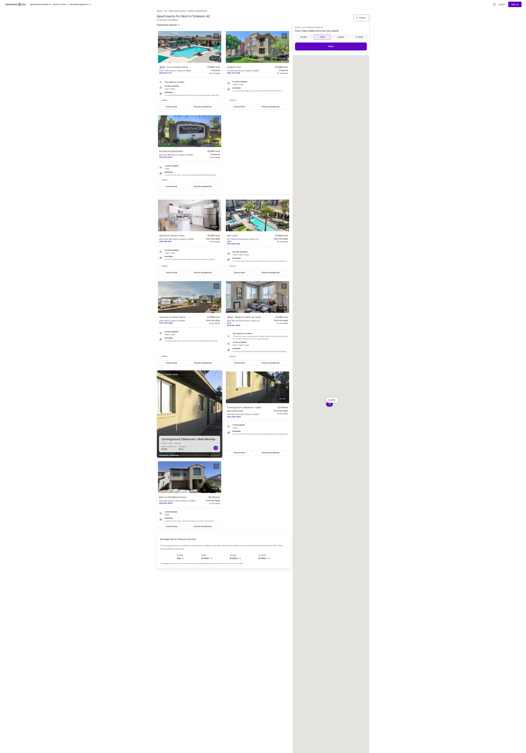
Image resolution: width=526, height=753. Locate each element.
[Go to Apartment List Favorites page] (494, 4)
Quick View (171, 107)
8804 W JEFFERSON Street (172, 497)
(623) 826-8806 (165, 503)
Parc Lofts (232, 235)
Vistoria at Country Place (172, 235)
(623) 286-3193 (233, 244)
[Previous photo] (160, 47)
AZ (166, 11)
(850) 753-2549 (233, 73)
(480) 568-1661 (165, 241)
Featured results (167, 25)
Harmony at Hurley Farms (172, 317)
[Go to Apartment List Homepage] (15, 4)
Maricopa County (177, 11)
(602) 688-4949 (234, 417)
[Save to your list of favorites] (216, 36)
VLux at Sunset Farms (177, 67)
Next (330, 46)
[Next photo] (219, 47)
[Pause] (218, 374)
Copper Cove (234, 67)
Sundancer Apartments (171, 151)
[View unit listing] (216, 448)
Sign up (515, 4)
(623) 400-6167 (165, 157)
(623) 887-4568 (233, 325)
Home (159, 11)
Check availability (203, 107)
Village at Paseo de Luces (247, 317)
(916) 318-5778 (165, 73)
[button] (332, 400)
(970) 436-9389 (166, 323)
